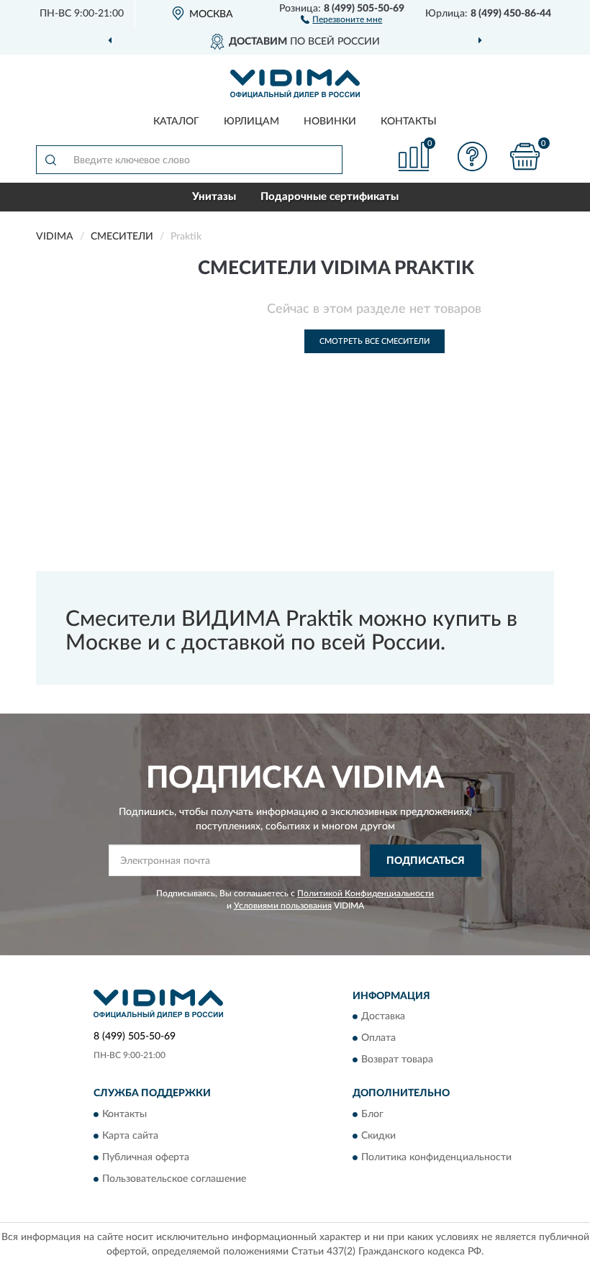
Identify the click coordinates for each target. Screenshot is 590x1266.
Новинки (330, 122)
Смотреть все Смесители (374, 341)
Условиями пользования (283, 905)
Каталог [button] (176, 122)
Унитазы (214, 196)
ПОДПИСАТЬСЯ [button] (425, 861)
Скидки (378, 1136)
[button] (341, 18)
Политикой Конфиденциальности (365, 893)
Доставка (383, 1017)
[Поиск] (50, 159)
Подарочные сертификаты (329, 196)
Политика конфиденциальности (436, 1157)
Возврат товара (397, 1060)
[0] (525, 156)
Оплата (378, 1039)
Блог (372, 1114)
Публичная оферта (145, 1157)
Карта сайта (130, 1136)
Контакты (409, 122)
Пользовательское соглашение (174, 1179)
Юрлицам (251, 122)
